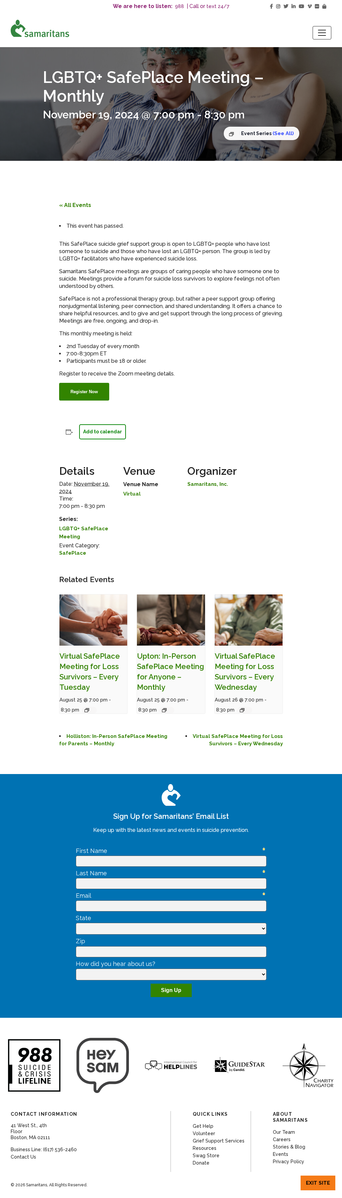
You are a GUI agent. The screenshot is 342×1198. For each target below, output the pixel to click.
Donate (201, 1163)
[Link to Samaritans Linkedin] (294, 6)
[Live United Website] (102, 1065)
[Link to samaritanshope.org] (61, 28)
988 (179, 6)
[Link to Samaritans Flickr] (317, 6)
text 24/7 (217, 6)
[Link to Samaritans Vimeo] (310, 6)
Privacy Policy (288, 1161)
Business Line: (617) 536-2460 (44, 1149)
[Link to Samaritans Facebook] (271, 6)
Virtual (132, 494)
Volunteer (204, 1133)
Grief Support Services (218, 1140)
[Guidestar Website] (239, 1065)
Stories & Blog (289, 1147)
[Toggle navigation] (322, 32)
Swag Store (206, 1155)
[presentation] (93, 620)
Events (280, 1154)
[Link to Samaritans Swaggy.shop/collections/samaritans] (324, 6)
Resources (204, 1148)
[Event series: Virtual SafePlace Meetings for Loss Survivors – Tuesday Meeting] (89, 710)
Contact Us (23, 1157)
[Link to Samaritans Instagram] (278, 6)
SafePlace (72, 553)
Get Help (203, 1126)
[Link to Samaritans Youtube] (301, 6)
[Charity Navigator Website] (308, 1065)
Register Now (84, 391)
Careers (282, 1139)
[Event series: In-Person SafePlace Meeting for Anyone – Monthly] (167, 710)
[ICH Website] (34, 1065)
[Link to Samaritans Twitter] (286, 6)
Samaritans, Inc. (207, 484)
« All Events (75, 205)
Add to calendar (102, 431)
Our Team (284, 1132)
